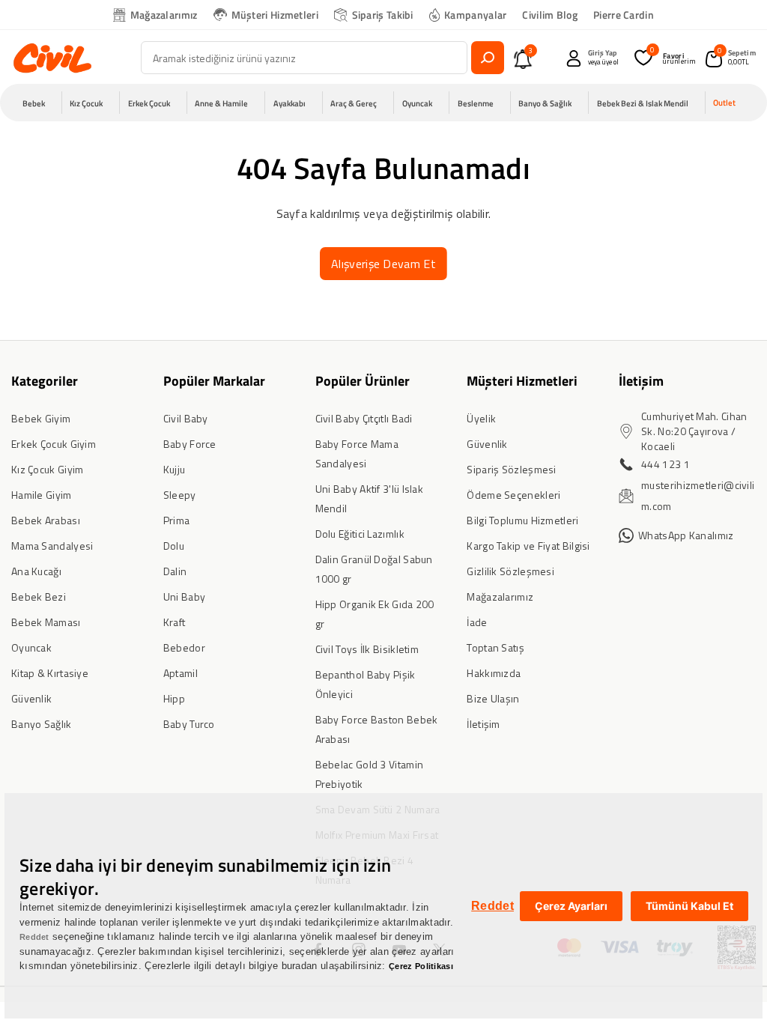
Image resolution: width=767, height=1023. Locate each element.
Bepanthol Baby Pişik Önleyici (365, 684)
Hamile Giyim (41, 495)
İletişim (483, 724)
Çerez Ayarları (571, 905)
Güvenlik (31, 698)
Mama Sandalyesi (52, 545)
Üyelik (481, 418)
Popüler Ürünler (362, 381)
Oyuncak (31, 647)
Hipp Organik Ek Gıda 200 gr (374, 613)
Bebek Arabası (45, 520)
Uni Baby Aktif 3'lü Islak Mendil (369, 498)
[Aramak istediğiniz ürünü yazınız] (487, 57)
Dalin (175, 571)
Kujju (174, 469)
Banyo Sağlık (41, 724)
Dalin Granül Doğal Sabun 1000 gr (374, 568)
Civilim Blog (549, 14)
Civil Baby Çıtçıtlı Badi (364, 418)
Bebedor (184, 647)
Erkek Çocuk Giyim (53, 444)
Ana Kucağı (36, 571)
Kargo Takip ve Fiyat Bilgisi (528, 545)
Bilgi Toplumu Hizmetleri (522, 520)
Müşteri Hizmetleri (274, 14)
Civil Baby (185, 418)
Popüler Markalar (214, 381)
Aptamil (180, 673)
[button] (38, 103)
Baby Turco (189, 724)
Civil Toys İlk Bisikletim (367, 649)
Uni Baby (184, 596)
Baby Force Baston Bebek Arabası (376, 729)
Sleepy (179, 495)
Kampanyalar (475, 14)
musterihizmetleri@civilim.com (697, 495)
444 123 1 (665, 464)
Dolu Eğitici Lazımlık (359, 533)
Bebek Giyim (40, 418)
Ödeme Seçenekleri (513, 495)
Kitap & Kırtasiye (49, 673)
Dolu (173, 545)
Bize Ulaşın (493, 698)
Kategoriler (44, 381)
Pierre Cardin (623, 14)
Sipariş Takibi (382, 14)
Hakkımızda (494, 673)
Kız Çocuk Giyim (47, 469)
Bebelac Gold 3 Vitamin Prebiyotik (369, 774)
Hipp (174, 698)
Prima (176, 520)
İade (477, 622)
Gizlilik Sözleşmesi (510, 571)
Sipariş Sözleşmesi (511, 469)
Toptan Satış (495, 647)
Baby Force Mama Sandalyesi (357, 453)
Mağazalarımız (164, 14)
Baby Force (189, 444)
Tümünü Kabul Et (689, 905)
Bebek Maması (46, 622)
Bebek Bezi (38, 596)
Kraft (174, 622)
